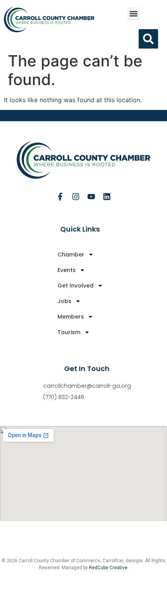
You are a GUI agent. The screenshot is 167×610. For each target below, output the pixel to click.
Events (66, 270)
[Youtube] (91, 196)
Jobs (64, 301)
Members (70, 317)
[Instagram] (76, 196)
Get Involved (75, 285)
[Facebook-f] (60, 196)
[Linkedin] (107, 196)
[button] (133, 13)
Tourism (68, 332)
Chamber (70, 254)
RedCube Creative (108, 567)
